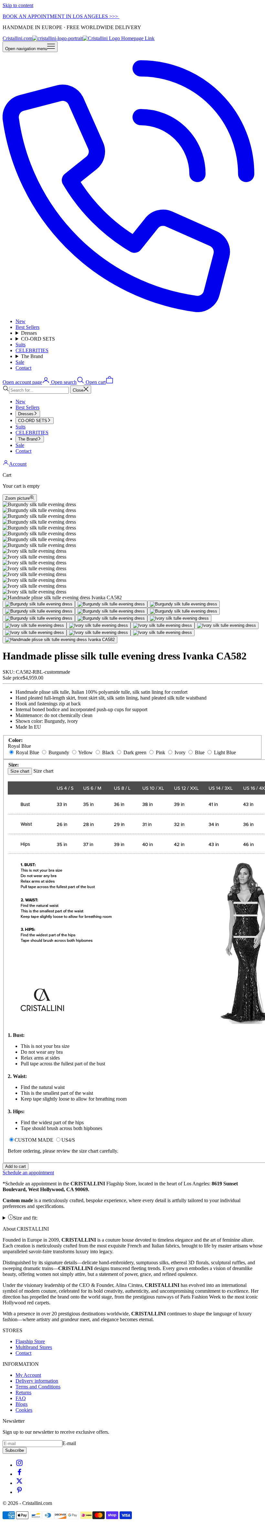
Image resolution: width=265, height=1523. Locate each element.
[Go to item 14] (35, 632)
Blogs (21, 1404)
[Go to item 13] (227, 625)
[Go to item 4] (39, 611)
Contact (23, 368)
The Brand (32, 356)
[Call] (132, 310)
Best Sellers (27, 327)
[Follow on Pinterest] (19, 1492)
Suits (21, 344)
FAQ (21, 1398)
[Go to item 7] (39, 618)
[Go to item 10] (35, 625)
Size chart (19, 771)
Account (17, 464)
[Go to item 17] (60, 639)
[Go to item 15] (99, 632)
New (21, 321)
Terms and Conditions (38, 1386)
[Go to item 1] (39, 604)
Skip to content (18, 5)
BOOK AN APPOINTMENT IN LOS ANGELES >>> (61, 16)
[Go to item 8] (111, 618)
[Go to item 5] (111, 611)
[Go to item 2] (111, 604)
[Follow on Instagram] (19, 1465)
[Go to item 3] (183, 604)
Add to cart (15, 1166)
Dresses (29, 333)
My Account (28, 1375)
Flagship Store (30, 1341)
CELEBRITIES (32, 350)
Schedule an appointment (28, 1172)
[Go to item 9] (179, 618)
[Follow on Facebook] (19, 1474)
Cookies (24, 1410)
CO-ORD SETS (38, 339)
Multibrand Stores (34, 1347)
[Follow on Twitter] (19, 1483)
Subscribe (14, 1450)
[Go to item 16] (163, 632)
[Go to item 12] (163, 625)
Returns (23, 1392)
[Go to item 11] (99, 625)
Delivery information (37, 1381)
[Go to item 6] (183, 611)
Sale (20, 362)
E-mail (69, 1443)
